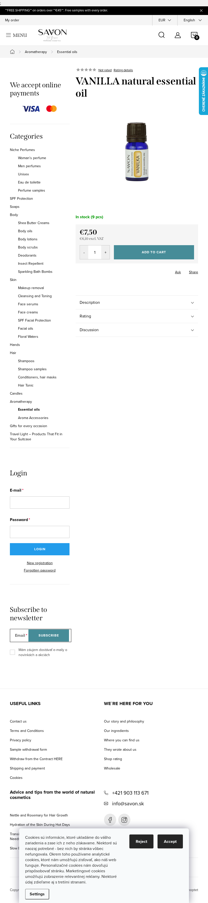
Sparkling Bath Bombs (35, 271)
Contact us (18, 721)
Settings (37, 894)
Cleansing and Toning (35, 295)
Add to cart (154, 252)
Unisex (23, 174)
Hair (13, 352)
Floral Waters (28, 336)
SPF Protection (21, 198)
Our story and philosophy (124, 721)
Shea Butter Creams (33, 222)
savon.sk (124, 820)
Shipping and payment (27, 768)
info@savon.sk (128, 803)
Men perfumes (29, 166)
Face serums (28, 304)
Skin (13, 279)
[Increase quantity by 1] (105, 252)
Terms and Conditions (27, 730)
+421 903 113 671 (130, 792)
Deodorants (27, 255)
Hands (15, 344)
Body (14, 214)
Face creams (28, 312)
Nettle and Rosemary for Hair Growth (39, 815)
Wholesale (112, 768)
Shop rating (113, 759)
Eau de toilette (29, 182)
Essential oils (29, 409)
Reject (141, 841)
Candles (16, 393)
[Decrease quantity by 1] (84, 252)
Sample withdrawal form (28, 749)
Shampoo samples (32, 369)
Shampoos (26, 360)
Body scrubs (28, 247)
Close (104, 271)
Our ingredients (116, 730)
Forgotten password (40, 570)
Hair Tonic (25, 385)
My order (12, 20)
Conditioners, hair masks (37, 377)
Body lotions (28, 239)
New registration (40, 562)
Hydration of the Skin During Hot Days (40, 824)
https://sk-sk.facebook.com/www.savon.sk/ (110, 820)
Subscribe (49, 635)
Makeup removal (31, 287)
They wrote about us (120, 749)
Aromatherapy (21, 401)
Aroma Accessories (33, 417)
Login (39, 549)
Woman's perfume (32, 157)
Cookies (16, 777)
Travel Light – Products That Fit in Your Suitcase (36, 436)
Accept (170, 841)
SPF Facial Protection (34, 320)
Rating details (123, 70)
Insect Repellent (30, 263)
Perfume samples (31, 190)
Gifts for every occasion (28, 425)
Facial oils (25, 328)
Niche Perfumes (22, 149)
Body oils (25, 230)
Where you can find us (122, 740)
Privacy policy (20, 740)
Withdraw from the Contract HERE (36, 759)
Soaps (15, 206)
